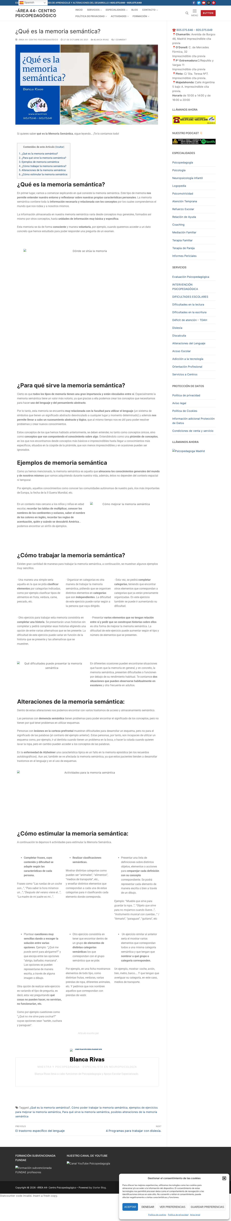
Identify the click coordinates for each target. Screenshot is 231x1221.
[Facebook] (194, 3)
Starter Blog (99, 1187)
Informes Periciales (184, 256)
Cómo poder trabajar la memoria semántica (100, 1107)
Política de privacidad (178, 1214)
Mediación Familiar (184, 232)
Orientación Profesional (187, 366)
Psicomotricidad (182, 193)
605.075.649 (204, 30)
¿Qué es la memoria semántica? (39, 153)
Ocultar (60, 147)
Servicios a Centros (184, 374)
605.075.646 (185, 30)
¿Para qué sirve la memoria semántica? (43, 157)
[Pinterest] (214, 3)
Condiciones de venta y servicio (192, 430)
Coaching (178, 224)
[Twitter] (199, 3)
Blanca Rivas (101, 39)
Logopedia (179, 185)
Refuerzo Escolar (183, 209)
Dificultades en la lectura (188, 304)
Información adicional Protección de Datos (193, 421)
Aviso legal (195, 1214)
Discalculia (179, 335)
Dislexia (177, 327)
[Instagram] (209, 3)
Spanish (29, 2)
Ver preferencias (172, 1206)
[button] (224, 1178)
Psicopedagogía (182, 162)
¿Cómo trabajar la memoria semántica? (43, 166)
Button (208, 13)
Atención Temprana (184, 201)
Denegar (148, 1206)
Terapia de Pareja (183, 248)
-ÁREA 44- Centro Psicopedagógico (35, 13)
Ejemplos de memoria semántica (39, 161)
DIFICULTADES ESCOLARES (190, 296)
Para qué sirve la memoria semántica (85, 1112)
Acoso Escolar (181, 351)
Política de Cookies (184, 411)
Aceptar (130, 1206)
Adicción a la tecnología (187, 359)
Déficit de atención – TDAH (189, 320)
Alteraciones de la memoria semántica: (43, 170)
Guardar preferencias (207, 1206)
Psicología (179, 170)
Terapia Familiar (182, 240)
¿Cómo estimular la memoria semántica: (43, 174)
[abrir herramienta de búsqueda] (187, 13)
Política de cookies (157, 1214)
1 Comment (120, 39)
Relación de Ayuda (184, 217)
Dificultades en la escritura (189, 312)
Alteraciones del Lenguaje (188, 343)
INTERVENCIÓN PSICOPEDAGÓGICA (185, 287)
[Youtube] (204, 3)
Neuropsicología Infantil (187, 178)
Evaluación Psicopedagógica (190, 276)
